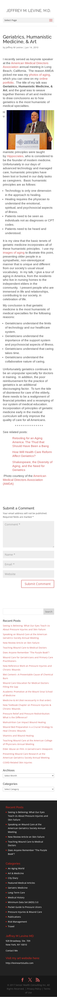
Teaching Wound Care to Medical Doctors (25, 647)
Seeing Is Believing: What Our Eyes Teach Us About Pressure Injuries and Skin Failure (28, 816)
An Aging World (16, 868)
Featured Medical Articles (21, 882)
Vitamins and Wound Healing (18, 735)
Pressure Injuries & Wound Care (25, 911)
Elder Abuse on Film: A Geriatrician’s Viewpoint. (28, 748)
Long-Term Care (16, 892)
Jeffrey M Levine (14, 47)
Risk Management (17, 921)
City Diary (13, 877)
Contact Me (12, 950)
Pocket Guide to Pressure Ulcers (25, 907)
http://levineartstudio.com (19, 962)
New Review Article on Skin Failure (21, 642)
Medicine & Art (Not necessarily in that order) (27, 700)
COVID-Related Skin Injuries (17, 762)
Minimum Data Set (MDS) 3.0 (23, 902)
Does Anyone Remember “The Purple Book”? (26, 652)
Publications (14, 916)
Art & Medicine (16, 873)
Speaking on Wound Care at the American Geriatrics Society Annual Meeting (26, 828)
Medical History (16, 897)
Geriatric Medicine (18, 887)
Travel (11, 926)
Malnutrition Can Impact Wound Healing (24, 722)
